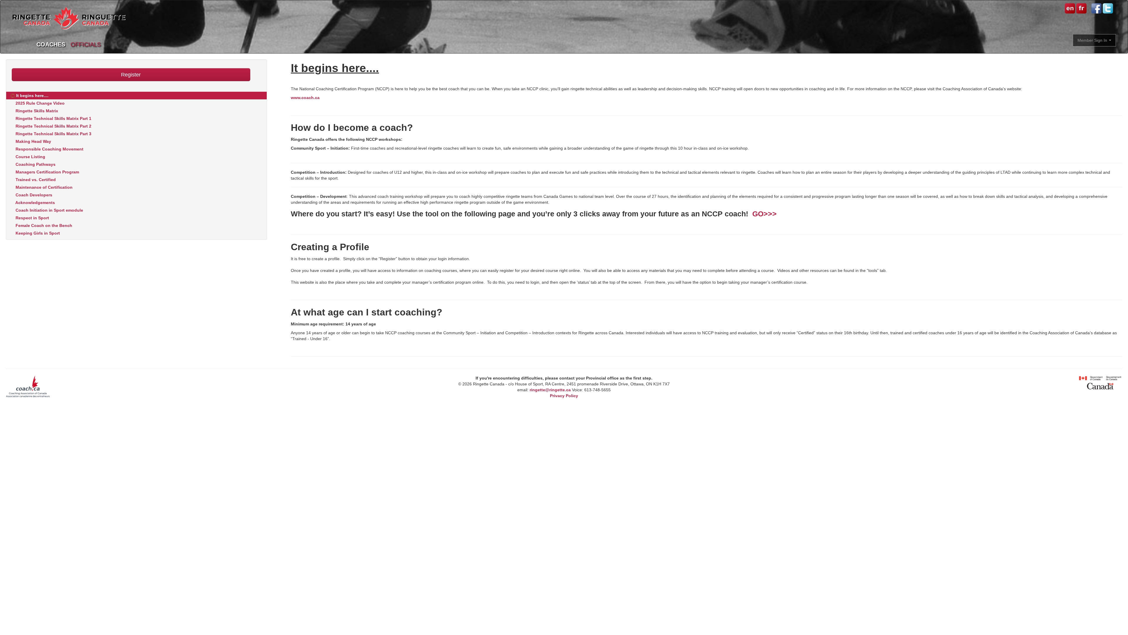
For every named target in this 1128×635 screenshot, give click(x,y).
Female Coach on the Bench (43, 225)
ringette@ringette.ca (550, 389)
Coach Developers (33, 195)
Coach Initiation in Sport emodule (48, 210)
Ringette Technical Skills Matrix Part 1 (52, 118)
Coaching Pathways (35, 164)
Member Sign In (1092, 40)
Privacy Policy (564, 395)
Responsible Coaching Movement (48, 149)
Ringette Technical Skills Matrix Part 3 (52, 133)
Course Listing (29, 156)
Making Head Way (32, 141)
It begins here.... (31, 95)
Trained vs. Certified (35, 179)
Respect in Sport (31, 217)
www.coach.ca (305, 97)
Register (131, 75)
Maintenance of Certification (43, 187)
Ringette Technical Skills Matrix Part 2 (52, 126)
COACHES (50, 44)
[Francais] (1081, 8)
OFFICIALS (85, 44)
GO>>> (764, 214)
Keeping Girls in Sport (37, 233)
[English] (1070, 8)
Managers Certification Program (46, 172)
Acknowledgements (34, 202)
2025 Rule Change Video (39, 103)
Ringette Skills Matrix (36, 110)
